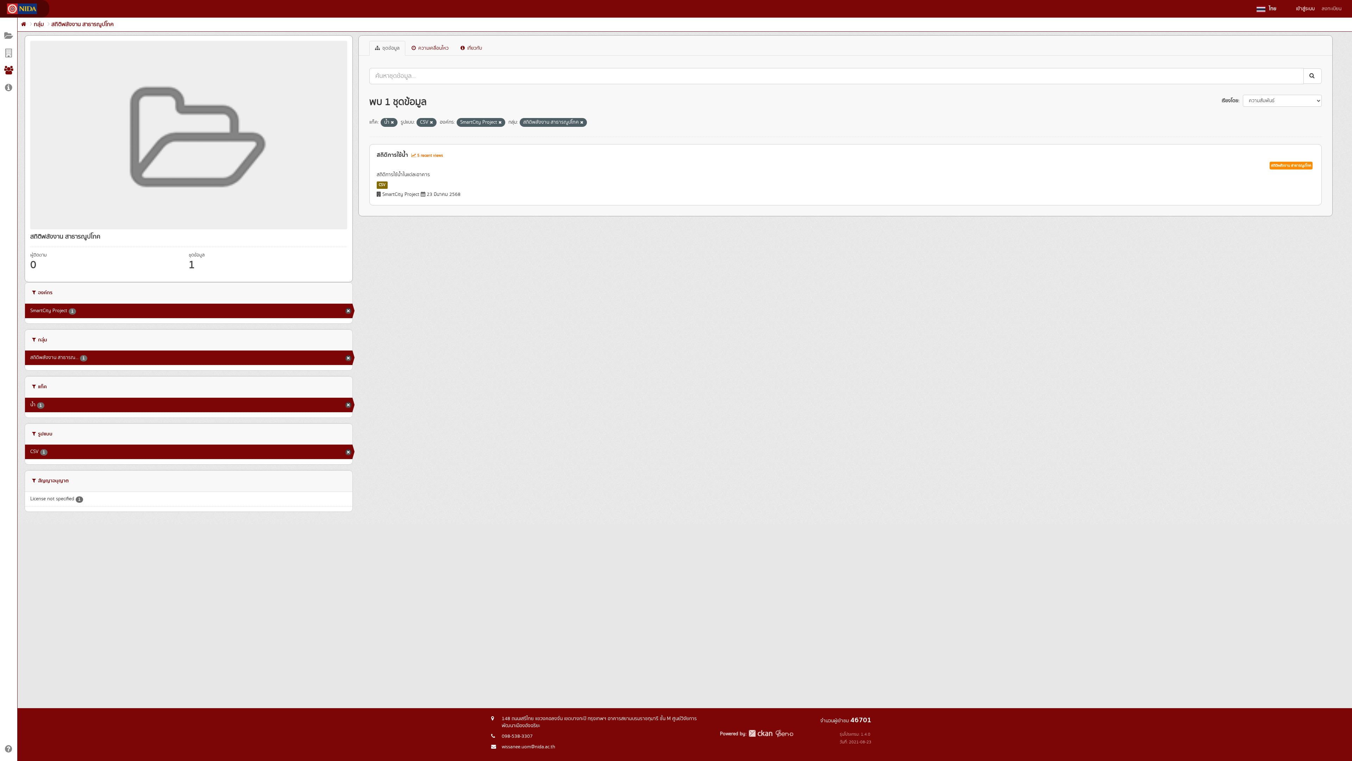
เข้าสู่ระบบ (1305, 8)
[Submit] (1312, 75)
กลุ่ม (39, 24)
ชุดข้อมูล (390, 48)
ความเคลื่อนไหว (433, 48)
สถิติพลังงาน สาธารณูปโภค (82, 24)
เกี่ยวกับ (474, 48)
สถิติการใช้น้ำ (392, 155)
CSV (382, 185)
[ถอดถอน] (392, 122)
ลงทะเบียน (1331, 8)
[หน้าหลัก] (23, 24)
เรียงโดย (1230, 100)
